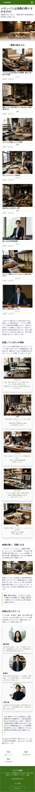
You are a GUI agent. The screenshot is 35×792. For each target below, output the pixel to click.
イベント (17, 453)
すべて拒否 (17, 783)
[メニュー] (32, 2)
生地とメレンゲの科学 (17, 532)
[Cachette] (7, 2)
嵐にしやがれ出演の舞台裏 (17, 460)
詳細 (27, 775)
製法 (17, 525)
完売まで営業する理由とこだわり (17, 495)
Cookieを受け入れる (17, 778)
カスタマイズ (17, 788)
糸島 (17, 416)
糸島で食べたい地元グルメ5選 (17, 423)
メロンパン (17, 379)
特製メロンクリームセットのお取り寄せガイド (17, 386)
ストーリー (17, 490)
